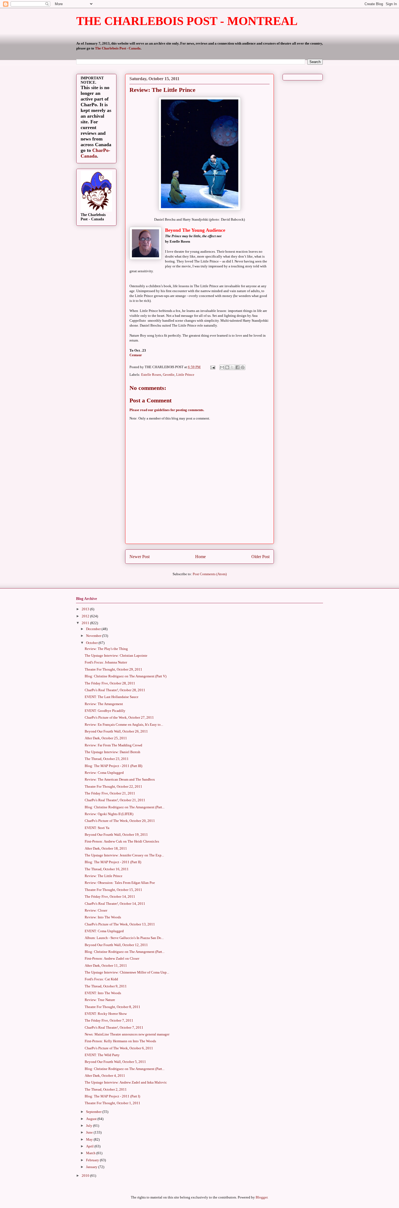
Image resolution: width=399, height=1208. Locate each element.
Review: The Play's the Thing (106, 649)
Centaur (135, 355)
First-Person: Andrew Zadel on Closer (112, 958)
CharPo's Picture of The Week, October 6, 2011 (119, 1048)
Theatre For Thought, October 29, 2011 (113, 669)
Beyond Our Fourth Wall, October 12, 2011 (116, 945)
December (94, 629)
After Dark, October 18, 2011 (106, 848)
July (89, 1125)
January (92, 1167)
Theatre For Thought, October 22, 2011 (113, 786)
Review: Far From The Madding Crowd (113, 745)
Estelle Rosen (151, 375)
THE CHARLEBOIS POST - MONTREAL (186, 21)
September (94, 1112)
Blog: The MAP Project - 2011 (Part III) (113, 766)
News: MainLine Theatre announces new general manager (127, 1034)
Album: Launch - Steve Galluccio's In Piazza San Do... (124, 938)
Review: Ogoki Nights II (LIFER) (109, 814)
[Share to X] (232, 367)
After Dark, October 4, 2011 (105, 1076)
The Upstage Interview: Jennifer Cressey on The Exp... (124, 855)
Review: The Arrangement (104, 704)
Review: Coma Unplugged (104, 773)
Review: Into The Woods (103, 917)
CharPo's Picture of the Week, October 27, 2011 (119, 717)
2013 (86, 609)
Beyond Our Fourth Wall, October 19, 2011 (116, 835)
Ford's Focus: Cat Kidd (101, 979)
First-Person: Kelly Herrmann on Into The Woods (120, 1041)
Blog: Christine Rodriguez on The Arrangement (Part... (124, 807)
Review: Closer (96, 910)
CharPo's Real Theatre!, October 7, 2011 (114, 1027)
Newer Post (139, 556)
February (93, 1160)
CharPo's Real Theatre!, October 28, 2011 (115, 690)
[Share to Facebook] (237, 367)
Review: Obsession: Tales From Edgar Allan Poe (120, 883)
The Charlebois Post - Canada (118, 48)
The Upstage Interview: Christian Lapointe (116, 655)
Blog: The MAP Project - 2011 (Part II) (113, 862)
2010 (86, 1175)
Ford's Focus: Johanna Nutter (106, 662)
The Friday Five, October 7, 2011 (109, 1020)
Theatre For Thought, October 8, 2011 (112, 1007)
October (92, 643)
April (90, 1146)
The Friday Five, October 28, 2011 (110, 683)
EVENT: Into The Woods (103, 993)
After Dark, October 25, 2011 (106, 738)
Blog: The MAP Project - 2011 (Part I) (112, 1096)
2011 (86, 623)
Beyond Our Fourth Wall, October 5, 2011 (115, 1062)
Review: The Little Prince (103, 876)
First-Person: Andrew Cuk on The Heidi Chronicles (122, 841)
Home (200, 556)
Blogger (261, 1197)
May (90, 1139)
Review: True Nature (100, 1000)
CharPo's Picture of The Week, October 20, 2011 (120, 821)
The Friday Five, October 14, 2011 (110, 896)
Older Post (260, 556)
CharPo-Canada (95, 153)
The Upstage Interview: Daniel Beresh (112, 752)
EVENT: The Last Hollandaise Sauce (111, 697)
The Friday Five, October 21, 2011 (110, 793)
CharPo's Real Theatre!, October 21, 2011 (115, 800)
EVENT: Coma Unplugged (104, 931)
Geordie (169, 375)
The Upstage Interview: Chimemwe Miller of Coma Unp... (127, 972)
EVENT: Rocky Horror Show (106, 1014)
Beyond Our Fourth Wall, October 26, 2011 (116, 731)
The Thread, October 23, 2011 (107, 759)
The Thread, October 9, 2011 (106, 986)
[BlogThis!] (227, 367)
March (91, 1153)
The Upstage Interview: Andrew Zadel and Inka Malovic (126, 1082)
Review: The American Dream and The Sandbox (120, 779)
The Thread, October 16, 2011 (107, 869)
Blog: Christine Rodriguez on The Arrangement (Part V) (125, 676)
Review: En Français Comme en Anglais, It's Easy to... (124, 724)
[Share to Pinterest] (242, 367)
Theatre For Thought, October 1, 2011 (112, 1103)
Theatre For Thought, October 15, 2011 (113, 890)
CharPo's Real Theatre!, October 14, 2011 (115, 904)
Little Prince (185, 375)
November (94, 636)
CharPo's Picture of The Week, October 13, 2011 (120, 924)
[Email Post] (212, 367)
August (91, 1119)
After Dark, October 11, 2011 (106, 965)
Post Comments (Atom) (210, 574)
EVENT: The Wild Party (102, 1055)
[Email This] (222, 367)
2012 (86, 616)
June (90, 1132)
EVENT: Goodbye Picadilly (105, 711)
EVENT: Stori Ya (97, 828)
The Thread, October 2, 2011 (106, 1089)
